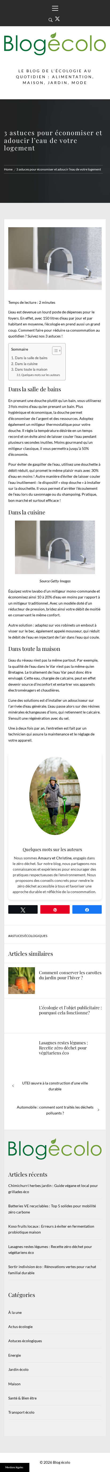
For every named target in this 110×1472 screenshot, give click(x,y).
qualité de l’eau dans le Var (34, 666)
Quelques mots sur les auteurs (40, 375)
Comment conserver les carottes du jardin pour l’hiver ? (70, 975)
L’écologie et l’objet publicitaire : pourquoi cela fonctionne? (70, 1010)
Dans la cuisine (26, 364)
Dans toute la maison (31, 369)
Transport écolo (21, 1412)
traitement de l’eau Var (48, 672)
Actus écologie (20, 1326)
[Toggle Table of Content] (54, 350)
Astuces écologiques (28, 936)
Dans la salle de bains (31, 358)
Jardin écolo (18, 1369)
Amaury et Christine (55, 858)
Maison (14, 1384)
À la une (15, 1312)
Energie (14, 1355)
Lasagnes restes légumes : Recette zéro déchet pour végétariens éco (63, 1048)
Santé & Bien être (22, 1398)
